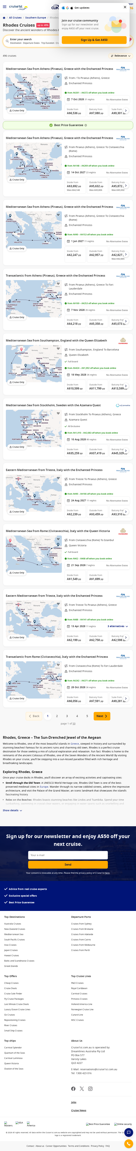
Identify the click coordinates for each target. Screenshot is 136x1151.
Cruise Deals (10, 988)
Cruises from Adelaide (82, 934)
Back (36, 716)
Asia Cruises (10, 945)
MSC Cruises (77, 1020)
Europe (44, 787)
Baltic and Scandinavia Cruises (19, 960)
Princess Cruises (79, 999)
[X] (82, 1089)
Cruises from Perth (80, 950)
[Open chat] (128, 1132)
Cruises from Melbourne (83, 945)
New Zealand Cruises (14, 929)
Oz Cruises (9, 1014)
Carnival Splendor (13, 1047)
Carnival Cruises (79, 993)
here (107, 873)
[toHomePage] (18, 7)
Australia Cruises (12, 923)
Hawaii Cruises (11, 955)
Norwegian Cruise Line (82, 1009)
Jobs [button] (73, 1102)
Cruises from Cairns (81, 939)
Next (100, 716)
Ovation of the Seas (13, 1068)
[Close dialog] (125, 8)
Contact (30, 1146)
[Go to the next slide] (126, 110)
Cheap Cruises (11, 983)
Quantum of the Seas (14, 1053)
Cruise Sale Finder (13, 993)
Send (68, 865)
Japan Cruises (11, 950)
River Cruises (10, 1025)
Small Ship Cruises (13, 1030)
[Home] (4, 18)
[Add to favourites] (58, 77)
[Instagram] (90, 1089)
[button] (75, 110)
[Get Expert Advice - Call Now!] (128, 1143)
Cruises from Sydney (81, 923)
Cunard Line (77, 1014)
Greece (75, 744)
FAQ (108, 1146)
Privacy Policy (97, 1146)
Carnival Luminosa (13, 1058)
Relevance (121, 56)
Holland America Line (81, 1004)
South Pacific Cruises (14, 939)
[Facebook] (73, 1089)
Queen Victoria (11, 1063)
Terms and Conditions (78, 1146)
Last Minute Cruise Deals (16, 1004)
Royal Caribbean (79, 988)
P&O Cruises (77, 983)
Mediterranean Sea (13, 934)
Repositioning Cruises (15, 1020)
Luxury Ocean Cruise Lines (17, 1009)
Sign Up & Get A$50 (94, 40)
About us (40, 1146)
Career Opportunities (56, 1146)
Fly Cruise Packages (14, 999)
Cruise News (78, 1110)
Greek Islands (11, 966)
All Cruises (15, 18)
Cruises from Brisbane (82, 929)
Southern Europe (35, 18)
